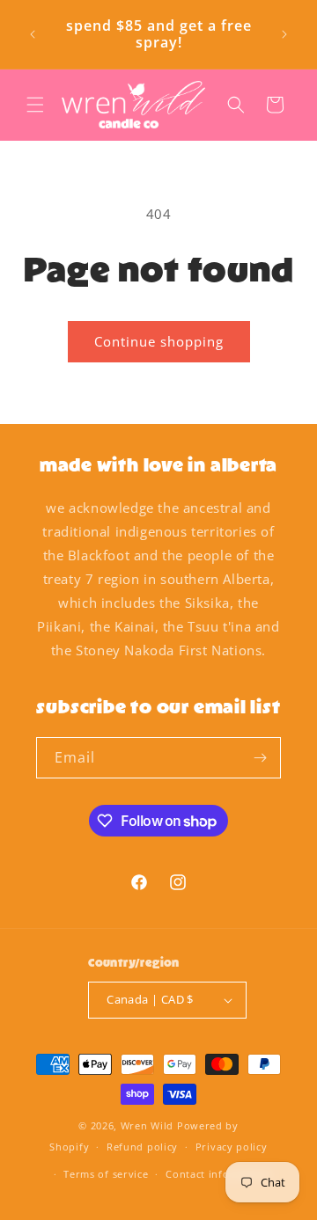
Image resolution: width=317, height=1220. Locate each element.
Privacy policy (231, 1146)
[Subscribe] (260, 757)
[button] (35, 104)
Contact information (218, 1173)
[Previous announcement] (32, 34)
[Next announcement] (284, 34)
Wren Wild (147, 1125)
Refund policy (142, 1146)
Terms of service (105, 1173)
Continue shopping (159, 341)
